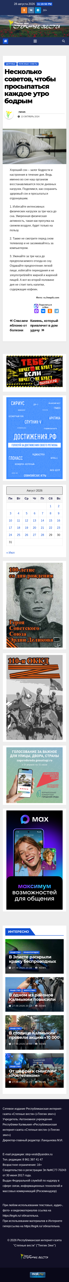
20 (34, 527)
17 (10, 527)
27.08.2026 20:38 (22, 968)
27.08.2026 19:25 (22, 1082)
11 (18, 520)
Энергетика (29, 990)
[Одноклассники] (50, 311)
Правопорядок (31, 952)
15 (50, 520)
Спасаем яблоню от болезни (19, 325)
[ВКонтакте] (43, 311)
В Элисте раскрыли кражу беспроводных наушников (32, 961)
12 (26, 520)
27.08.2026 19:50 (22, 1044)
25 (18, 534)
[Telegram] (56, 311)
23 (58, 527)
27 (34, 534)
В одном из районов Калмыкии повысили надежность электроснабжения (32, 1001)
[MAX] (36, 311)
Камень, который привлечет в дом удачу (44, 325)
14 (42, 520)
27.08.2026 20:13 (22, 1006)
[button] (63, 41)
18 (18, 527)
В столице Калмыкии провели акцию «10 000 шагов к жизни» (34, 1037)
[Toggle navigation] (35, 41)
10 (10, 520)
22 (50, 527)
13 (34, 520)
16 (58, 520)
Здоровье (10, 64)
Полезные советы (28, 64)
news (22, 111)
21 (42, 527)
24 (10, 534)
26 (26, 534)
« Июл (10, 552)
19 (26, 527)
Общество (15, 952)
